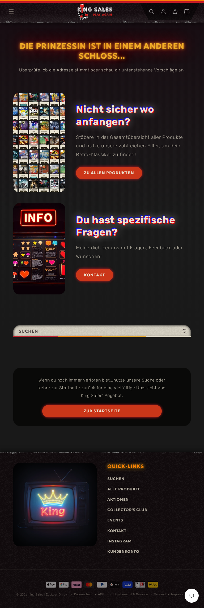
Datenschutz (83, 594)
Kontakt (116, 530)
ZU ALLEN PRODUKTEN (109, 172)
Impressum (179, 594)
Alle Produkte (124, 489)
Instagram (119, 541)
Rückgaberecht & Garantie (129, 594)
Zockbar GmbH (56, 594)
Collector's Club (127, 509)
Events (115, 520)
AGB (101, 594)
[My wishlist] (175, 12)
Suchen (116, 478)
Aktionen (118, 499)
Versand (160, 594)
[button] (11, 12)
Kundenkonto (123, 551)
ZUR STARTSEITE (102, 410)
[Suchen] (185, 331)
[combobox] (102, 331)
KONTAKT (94, 274)
